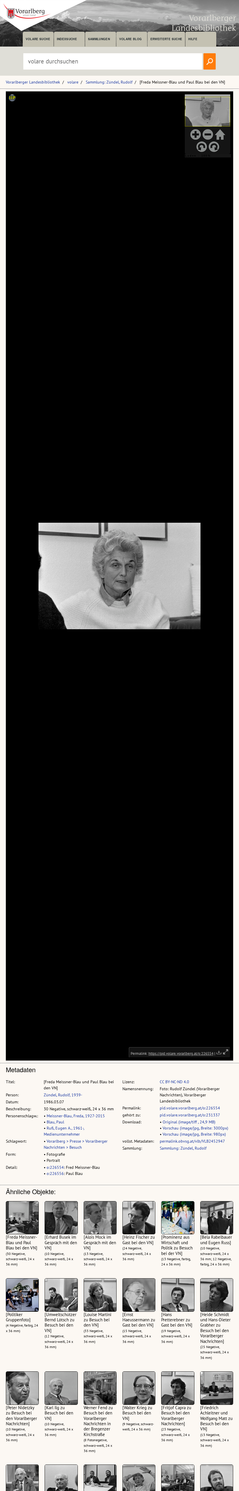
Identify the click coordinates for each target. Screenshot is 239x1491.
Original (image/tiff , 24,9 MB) (189, 1122)
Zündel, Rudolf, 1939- (63, 1095)
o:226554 (55, 1167)
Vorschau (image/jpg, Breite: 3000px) (195, 1128)
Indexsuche (67, 39)
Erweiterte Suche (166, 39)
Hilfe (192, 39)
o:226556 (55, 1173)
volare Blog (130, 39)
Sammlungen (99, 39)
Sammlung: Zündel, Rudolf (109, 82)
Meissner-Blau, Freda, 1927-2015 (76, 1115)
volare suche (38, 39)
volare (72, 82)
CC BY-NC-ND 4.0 (174, 1081)
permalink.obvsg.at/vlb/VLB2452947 (192, 1141)
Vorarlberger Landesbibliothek (33, 82)
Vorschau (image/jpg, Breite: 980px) (194, 1134)
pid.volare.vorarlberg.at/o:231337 (190, 1115)
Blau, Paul (55, 1122)
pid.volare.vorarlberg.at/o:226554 (190, 1108)
